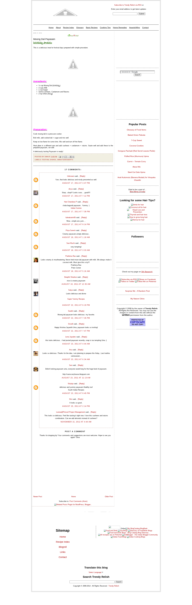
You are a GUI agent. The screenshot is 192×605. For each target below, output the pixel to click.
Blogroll (63, 547)
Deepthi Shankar (70, 277)
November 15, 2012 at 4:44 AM (76, 422)
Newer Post (37, 497)
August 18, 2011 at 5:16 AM (76, 271)
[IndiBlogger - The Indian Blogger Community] (140, 535)
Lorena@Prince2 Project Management (70, 412)
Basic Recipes (92, 27)
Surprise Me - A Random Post (137, 291)
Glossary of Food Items (136, 130)
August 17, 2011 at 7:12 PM (76, 196)
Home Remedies (120, 27)
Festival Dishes (49, 159)
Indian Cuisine (76, 208)
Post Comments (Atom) (78, 501)
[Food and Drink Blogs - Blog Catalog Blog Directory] (136, 528)
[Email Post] (60, 156)
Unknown (70, 176)
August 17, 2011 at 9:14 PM (76, 224)
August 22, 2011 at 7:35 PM (76, 318)
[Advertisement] (137, 48)
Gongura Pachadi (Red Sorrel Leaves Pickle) (136, 151)
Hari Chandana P (70, 202)
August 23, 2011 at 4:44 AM (76, 344)
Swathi (70, 311)
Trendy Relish (114, 586)
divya (71, 189)
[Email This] (63, 157)
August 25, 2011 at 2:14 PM (76, 406)
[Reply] (82, 176)
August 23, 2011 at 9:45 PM (76, 393)
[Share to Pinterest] (73, 157)
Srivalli (70, 324)
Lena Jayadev (70, 337)
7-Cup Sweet (136, 140)
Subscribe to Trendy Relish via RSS (128, 5)
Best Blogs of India (137, 192)
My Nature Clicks (137, 299)
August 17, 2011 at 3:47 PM (76, 183)
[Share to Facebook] (70, 157)
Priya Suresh (70, 230)
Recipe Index (68, 27)
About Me (137, 167)
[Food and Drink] (110, 531)
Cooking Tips (105, 27)
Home (51, 27)
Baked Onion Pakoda (136, 135)
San (70, 365)
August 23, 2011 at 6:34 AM (76, 359)
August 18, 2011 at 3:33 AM (76, 250)
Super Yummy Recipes (76, 299)
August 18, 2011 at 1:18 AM (76, 237)
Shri (70, 399)
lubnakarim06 (71, 217)
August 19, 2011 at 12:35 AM (76, 284)
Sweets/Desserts (65, 159)
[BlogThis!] (66, 157)
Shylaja (70, 384)
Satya (70, 290)
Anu (70, 350)
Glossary (80, 27)
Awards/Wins (134, 27)
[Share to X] (68, 157)
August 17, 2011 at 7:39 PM (76, 212)
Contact (145, 27)
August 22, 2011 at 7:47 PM (76, 331)
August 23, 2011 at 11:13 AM (76, 378)
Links (62, 552)
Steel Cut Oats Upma (136, 172)
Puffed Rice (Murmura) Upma (136, 156)
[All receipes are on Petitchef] (110, 535)
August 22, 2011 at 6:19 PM (76, 305)
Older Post (109, 497)
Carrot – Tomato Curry (136, 161)
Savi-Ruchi (70, 243)
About (58, 27)
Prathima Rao (70, 256)
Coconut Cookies (136, 146)
